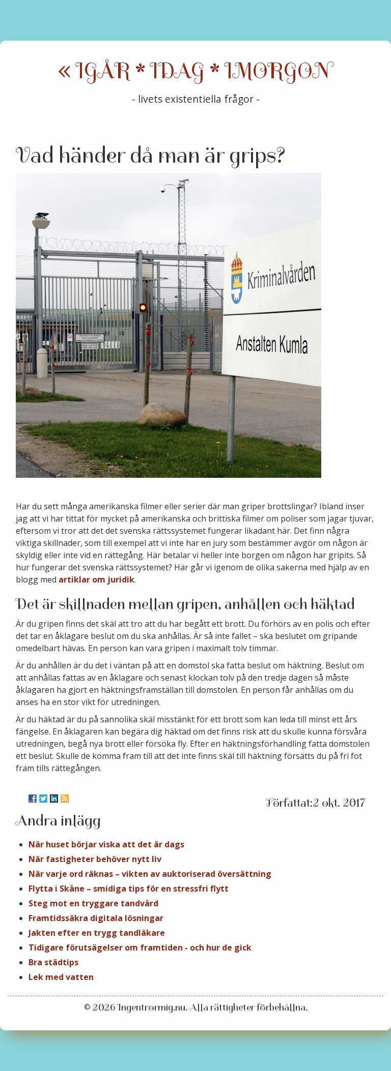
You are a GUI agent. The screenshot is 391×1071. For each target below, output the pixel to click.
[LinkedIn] (54, 798)
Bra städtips (53, 962)
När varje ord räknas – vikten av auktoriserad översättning (150, 873)
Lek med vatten (61, 977)
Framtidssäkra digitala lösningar (96, 918)
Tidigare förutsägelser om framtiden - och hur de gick (140, 947)
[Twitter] (43, 798)
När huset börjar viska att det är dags (106, 844)
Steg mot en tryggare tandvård (93, 903)
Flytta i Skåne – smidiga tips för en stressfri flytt (129, 888)
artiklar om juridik (96, 579)
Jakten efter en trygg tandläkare (97, 932)
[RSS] (65, 798)
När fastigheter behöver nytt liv (95, 859)
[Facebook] (33, 798)
